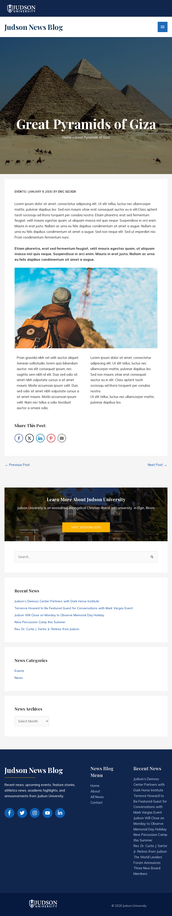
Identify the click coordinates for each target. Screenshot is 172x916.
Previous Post (17, 465)
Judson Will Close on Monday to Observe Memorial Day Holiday (59, 615)
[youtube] (48, 813)
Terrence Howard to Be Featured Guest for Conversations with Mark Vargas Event (74, 608)
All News (97, 797)
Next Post (157, 465)
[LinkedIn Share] (40, 438)
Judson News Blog (33, 27)
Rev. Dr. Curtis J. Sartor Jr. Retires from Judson (47, 629)
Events (20, 191)
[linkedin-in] (61, 813)
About (95, 791)
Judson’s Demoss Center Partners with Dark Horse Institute (57, 601)
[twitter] (23, 813)
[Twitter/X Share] (29, 438)
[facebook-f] (10, 813)
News (19, 678)
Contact (96, 802)
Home (94, 786)
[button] (86, 527)
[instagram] (36, 813)
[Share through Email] (62, 438)
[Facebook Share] (19, 438)
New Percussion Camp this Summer (40, 622)
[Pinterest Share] (51, 438)
